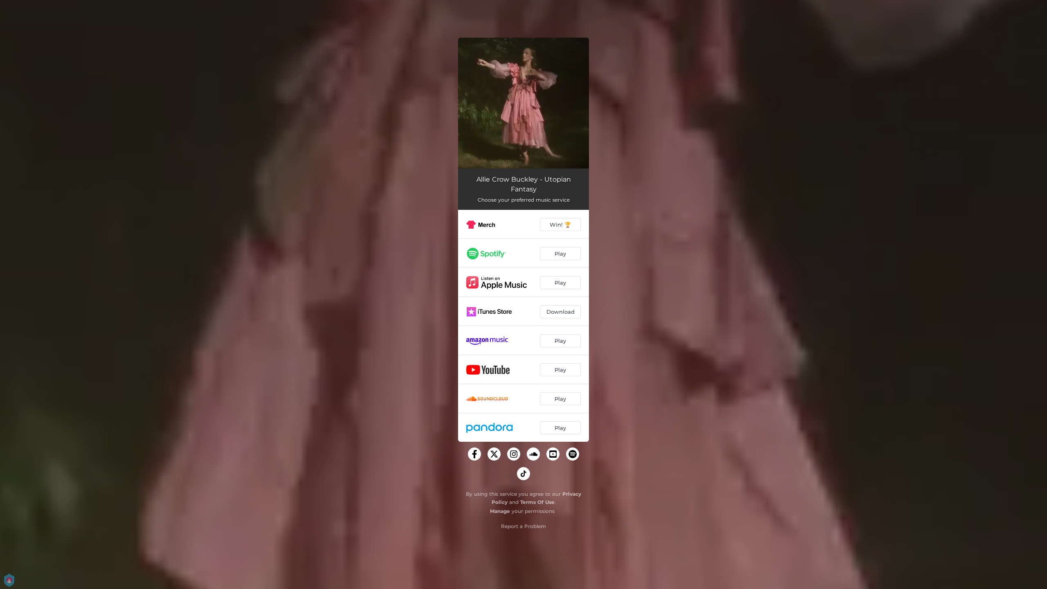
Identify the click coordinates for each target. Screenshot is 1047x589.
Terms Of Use (537, 502)
